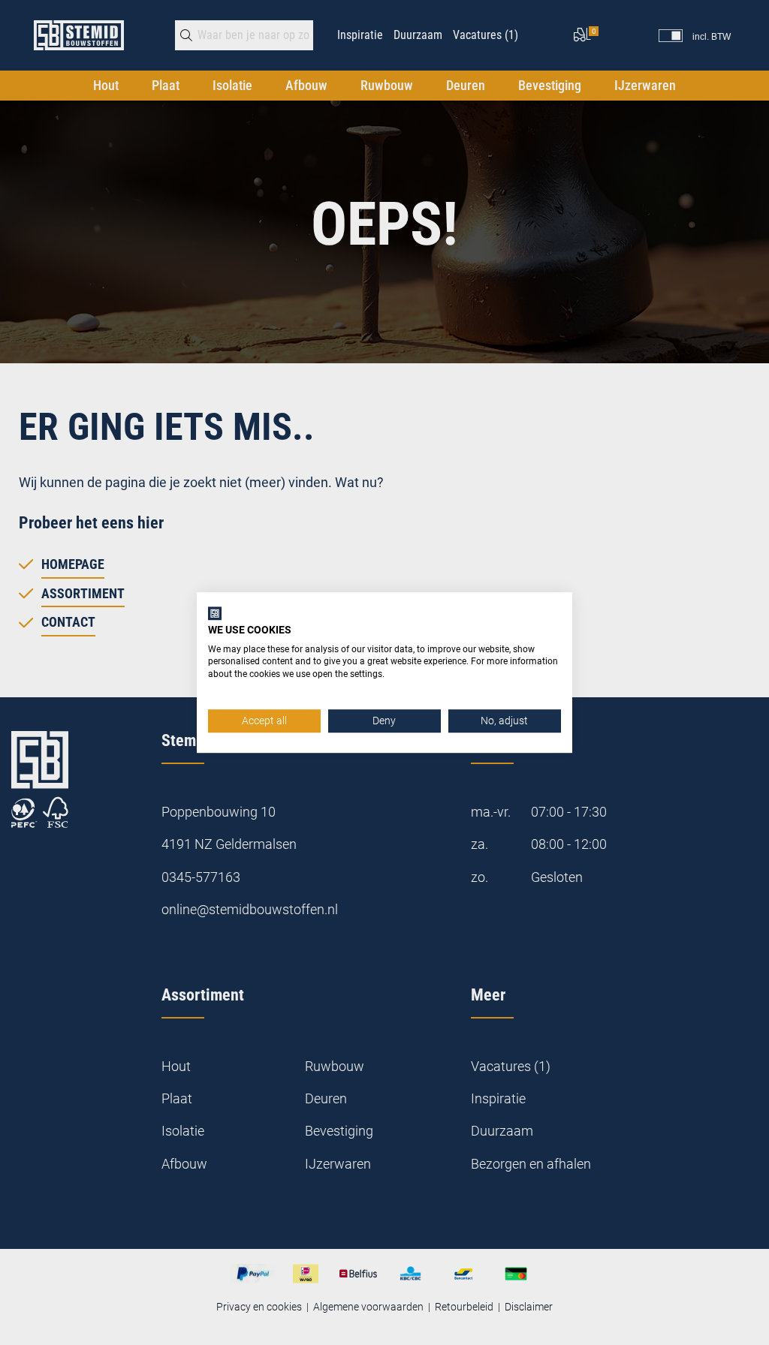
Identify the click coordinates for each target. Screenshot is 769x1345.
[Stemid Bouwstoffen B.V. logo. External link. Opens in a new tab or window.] (215, 613)
